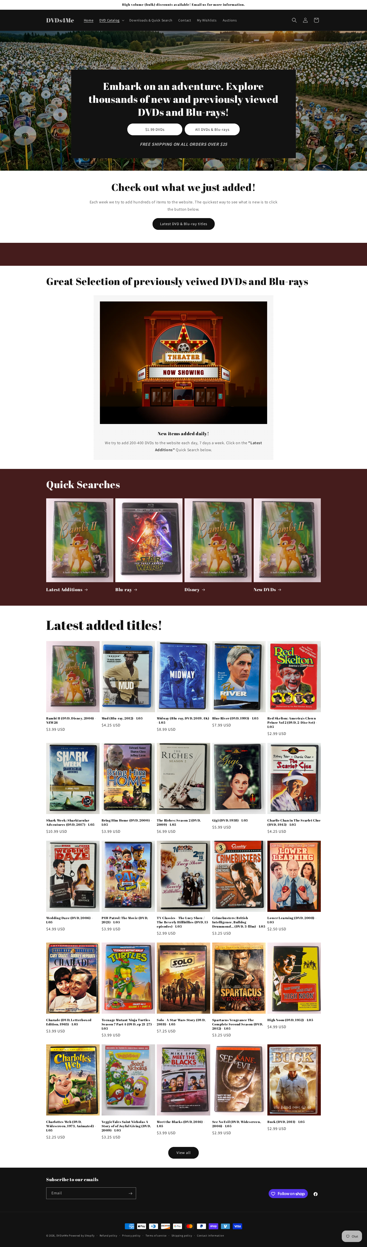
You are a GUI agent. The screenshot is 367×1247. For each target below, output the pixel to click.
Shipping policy (182, 1235)
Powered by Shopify (82, 1235)
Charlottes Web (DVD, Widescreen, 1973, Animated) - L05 (71, 1126)
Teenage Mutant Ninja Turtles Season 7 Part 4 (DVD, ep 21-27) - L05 (128, 1024)
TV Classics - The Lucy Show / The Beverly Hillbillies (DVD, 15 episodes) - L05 (182, 922)
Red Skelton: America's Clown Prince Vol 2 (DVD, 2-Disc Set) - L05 (292, 722)
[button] (111, 20)
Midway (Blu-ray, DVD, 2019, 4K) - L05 (183, 720)
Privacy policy (131, 1235)
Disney (192, 589)
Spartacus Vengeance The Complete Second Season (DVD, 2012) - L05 (237, 1024)
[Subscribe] (130, 1193)
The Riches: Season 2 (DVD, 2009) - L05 (179, 822)
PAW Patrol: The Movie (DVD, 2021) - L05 (125, 920)
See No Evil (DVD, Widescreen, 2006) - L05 (236, 1124)
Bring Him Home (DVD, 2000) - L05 (127, 822)
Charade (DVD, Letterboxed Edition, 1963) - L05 (69, 1022)
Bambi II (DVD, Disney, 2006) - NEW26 (71, 720)
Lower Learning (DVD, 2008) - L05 (292, 920)
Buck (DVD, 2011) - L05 (286, 1122)
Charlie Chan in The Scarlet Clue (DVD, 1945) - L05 (294, 822)
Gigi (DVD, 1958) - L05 (230, 820)
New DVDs (265, 589)
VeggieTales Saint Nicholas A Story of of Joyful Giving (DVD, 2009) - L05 (126, 1126)
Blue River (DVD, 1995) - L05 (235, 718)
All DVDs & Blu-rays (212, 129)
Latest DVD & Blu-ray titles (183, 223)
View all (184, 1152)
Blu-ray (123, 589)
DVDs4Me (62, 1235)
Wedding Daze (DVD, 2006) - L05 (69, 920)
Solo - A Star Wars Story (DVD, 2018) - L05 (181, 1022)
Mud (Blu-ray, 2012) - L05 (122, 718)
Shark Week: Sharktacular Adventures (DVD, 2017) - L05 (70, 822)
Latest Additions (64, 589)
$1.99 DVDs (155, 129)
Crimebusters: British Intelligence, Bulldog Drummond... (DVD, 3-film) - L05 (238, 922)
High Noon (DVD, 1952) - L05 (290, 1020)
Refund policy (108, 1235)
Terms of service (156, 1235)
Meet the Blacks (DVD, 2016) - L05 (181, 1124)
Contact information (210, 1235)
